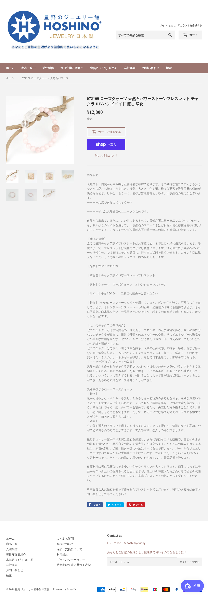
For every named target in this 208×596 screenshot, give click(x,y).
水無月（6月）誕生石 (103, 68)
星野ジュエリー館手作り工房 (32, 589)
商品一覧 (27, 68)
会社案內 (129, 68)
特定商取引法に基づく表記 (74, 564)
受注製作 (48, 68)
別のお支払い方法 (106, 155)
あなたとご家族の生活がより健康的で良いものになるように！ (147, 552)
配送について (65, 544)
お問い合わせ (150, 68)
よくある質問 (65, 538)
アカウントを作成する (190, 25)
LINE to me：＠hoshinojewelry (126, 543)
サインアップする (189, 561)
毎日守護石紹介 (71, 68)
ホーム (10, 68)
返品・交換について (69, 549)
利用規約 (62, 554)
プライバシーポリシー (71, 559)
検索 (169, 68)
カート (193, 34)
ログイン (162, 25)
